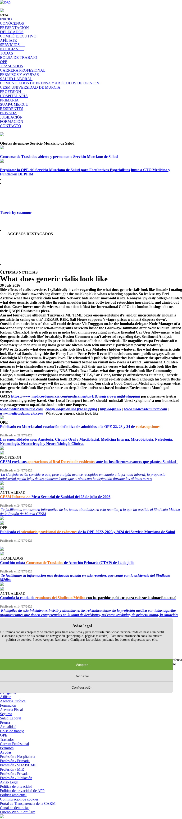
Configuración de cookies (19, 799)
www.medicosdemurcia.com (21, 409)
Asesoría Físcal (11, 710)
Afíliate (5, 697)
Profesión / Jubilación (16, 778)
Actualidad (8, 727)
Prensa (5, 722)
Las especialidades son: (86, 440)
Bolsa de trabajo (12, 731)
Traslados (7, 739)
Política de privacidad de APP (22, 791)
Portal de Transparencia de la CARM (27, 803)
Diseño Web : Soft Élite (17, 812)
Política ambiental (13, 795)
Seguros (6, 714)
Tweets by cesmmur (16, 212)
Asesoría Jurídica (13, 701)
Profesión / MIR (12, 769)
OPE (3, 735)
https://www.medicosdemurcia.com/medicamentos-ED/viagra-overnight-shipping (75, 396)
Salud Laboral (10, 718)
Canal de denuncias (14, 808)
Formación (8, 705)
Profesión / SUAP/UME (18, 765)
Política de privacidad (16, 786)
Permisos (7, 748)
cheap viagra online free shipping (71, 409)
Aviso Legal (9, 782)
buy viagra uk (110, 409)
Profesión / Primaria (15, 761)
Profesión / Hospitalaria (17, 757)
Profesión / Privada (14, 774)
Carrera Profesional (14, 744)
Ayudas (5, 752)
